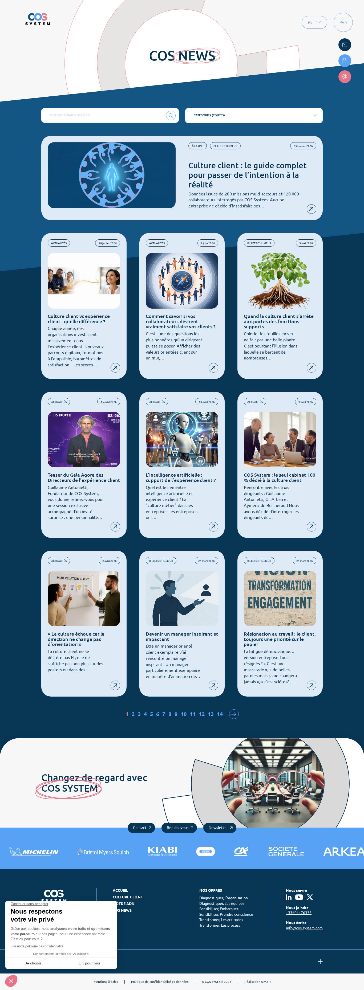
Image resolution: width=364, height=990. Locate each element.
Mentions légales (106, 981)
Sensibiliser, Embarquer (218, 909)
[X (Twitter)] (310, 897)
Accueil (120, 890)
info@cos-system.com (304, 928)
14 (220, 714)
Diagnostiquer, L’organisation (223, 898)
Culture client (128, 897)
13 (211, 714)
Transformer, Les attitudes (221, 920)
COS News (122, 910)
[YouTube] (299, 897)
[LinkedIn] (289, 897)
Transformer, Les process (219, 925)
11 (193, 714)
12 (202, 714)
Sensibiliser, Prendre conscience (226, 914)
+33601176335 (299, 913)
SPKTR (266, 981)
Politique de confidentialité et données (159, 981)
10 (184, 714)
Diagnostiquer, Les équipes (221, 903)
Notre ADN (124, 904)
